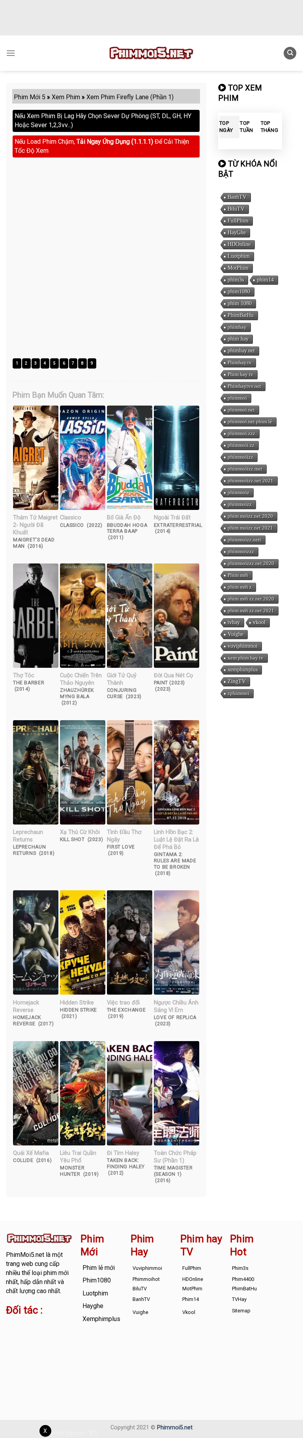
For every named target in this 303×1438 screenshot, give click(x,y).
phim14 (265, 280)
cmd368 (17, 1335)
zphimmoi (238, 693)
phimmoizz (240, 504)
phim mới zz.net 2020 (251, 599)
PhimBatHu (241, 315)
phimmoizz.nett (244, 540)
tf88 (11, 1326)
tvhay (234, 622)
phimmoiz (238, 492)
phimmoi (237, 398)
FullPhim (238, 221)
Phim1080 (96, 1280)
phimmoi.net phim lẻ (250, 421)
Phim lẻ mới (98, 1267)
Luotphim (239, 256)
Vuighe (235, 634)
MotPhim (238, 268)
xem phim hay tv (246, 658)
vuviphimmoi (243, 646)
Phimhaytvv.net (244, 386)
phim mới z (240, 587)
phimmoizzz (241, 551)
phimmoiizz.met (245, 469)
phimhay (237, 327)
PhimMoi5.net (25, 1254)
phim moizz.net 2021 (250, 528)
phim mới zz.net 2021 (251, 610)
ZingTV (237, 681)
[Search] (290, 53)
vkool (259, 622)
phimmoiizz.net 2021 (250, 481)
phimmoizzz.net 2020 (251, 563)
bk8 (58, 1353)
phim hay (238, 339)
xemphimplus (243, 670)
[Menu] (10, 53)
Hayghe (92, 1306)
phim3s (236, 280)
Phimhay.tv (240, 362)
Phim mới (238, 575)
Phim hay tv (240, 374)
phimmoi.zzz (241, 433)
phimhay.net (241, 351)
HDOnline (239, 244)
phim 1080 (240, 303)
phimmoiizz (240, 457)
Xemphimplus (101, 1319)
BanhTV (237, 197)
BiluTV (236, 209)
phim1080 (239, 292)
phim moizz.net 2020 (250, 516)
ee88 (61, 1344)
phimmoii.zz (241, 445)
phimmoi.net (241, 410)
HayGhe (237, 232)
